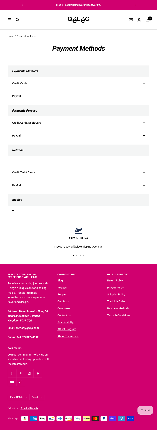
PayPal (16, 96)
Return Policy (115, 280)
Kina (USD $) (16, 397)
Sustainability (65, 322)
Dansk (35, 397)
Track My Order (116, 301)
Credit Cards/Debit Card (26, 122)
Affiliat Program (66, 329)
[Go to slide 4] (83, 255)
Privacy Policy (115, 287)
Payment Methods (118, 308)
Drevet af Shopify (29, 408)
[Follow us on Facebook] (12, 373)
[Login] (139, 19)
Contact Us (64, 315)
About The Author (67, 336)
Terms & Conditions (118, 315)
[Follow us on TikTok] (20, 382)
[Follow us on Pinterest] (38, 373)
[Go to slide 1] (73, 255)
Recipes (62, 287)
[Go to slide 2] (76, 255)
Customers (63, 308)
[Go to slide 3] (80, 255)
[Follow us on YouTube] (12, 382)
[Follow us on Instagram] (29, 373)
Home (11, 36)
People (61, 294)
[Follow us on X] (20, 373)
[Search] (17, 19)
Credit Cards (19, 83)
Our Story (63, 301)
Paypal (16, 135)
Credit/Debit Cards (23, 172)
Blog (60, 280)
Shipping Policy (116, 294)
